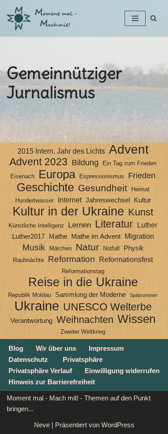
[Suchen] (153, 18)
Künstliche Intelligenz (36, 225)
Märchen (60, 248)
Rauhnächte (28, 260)
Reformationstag (83, 271)
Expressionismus (101, 176)
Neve (42, 425)
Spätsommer (144, 295)
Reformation (71, 259)
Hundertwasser (34, 200)
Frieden (141, 175)
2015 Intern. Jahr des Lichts (61, 151)
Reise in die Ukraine (83, 282)
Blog (16, 348)
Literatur (114, 224)
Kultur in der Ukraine (68, 211)
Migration (139, 236)
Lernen (79, 224)
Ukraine (36, 306)
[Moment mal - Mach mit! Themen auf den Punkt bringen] (42, 18)
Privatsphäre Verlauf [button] (40, 370)
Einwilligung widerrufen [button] (122, 370)
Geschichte (45, 187)
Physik (134, 248)
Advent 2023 (38, 162)
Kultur (142, 200)
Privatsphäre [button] (83, 359)
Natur (87, 247)
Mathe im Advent (96, 236)
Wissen (136, 319)
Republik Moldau (29, 295)
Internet (70, 200)
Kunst (140, 212)
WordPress (117, 425)
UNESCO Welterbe (107, 307)
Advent (129, 149)
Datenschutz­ (28, 359)
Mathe (58, 236)
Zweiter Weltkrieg (82, 331)
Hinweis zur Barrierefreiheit (52, 382)
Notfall (111, 248)
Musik (33, 247)
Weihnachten (84, 319)
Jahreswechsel (108, 200)
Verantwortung (31, 320)
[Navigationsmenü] (135, 18)
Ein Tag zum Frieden (129, 163)
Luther (147, 225)
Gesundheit (102, 188)
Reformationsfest (126, 259)
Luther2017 (28, 236)
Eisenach (22, 176)
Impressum (106, 348)
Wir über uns (56, 348)
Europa (57, 174)
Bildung (85, 162)
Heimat (140, 189)
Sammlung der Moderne (90, 294)
